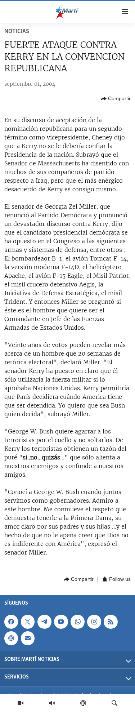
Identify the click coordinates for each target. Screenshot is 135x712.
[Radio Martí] (52, 703)
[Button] (116, 98)
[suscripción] (28, 638)
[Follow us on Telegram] (44, 621)
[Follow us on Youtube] (61, 621)
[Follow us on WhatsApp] (77, 621)
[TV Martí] (20, 703)
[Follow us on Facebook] (11, 621)
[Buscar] (114, 703)
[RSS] (110, 621)
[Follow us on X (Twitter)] (28, 621)
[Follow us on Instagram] (94, 621)
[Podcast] (83, 703)
